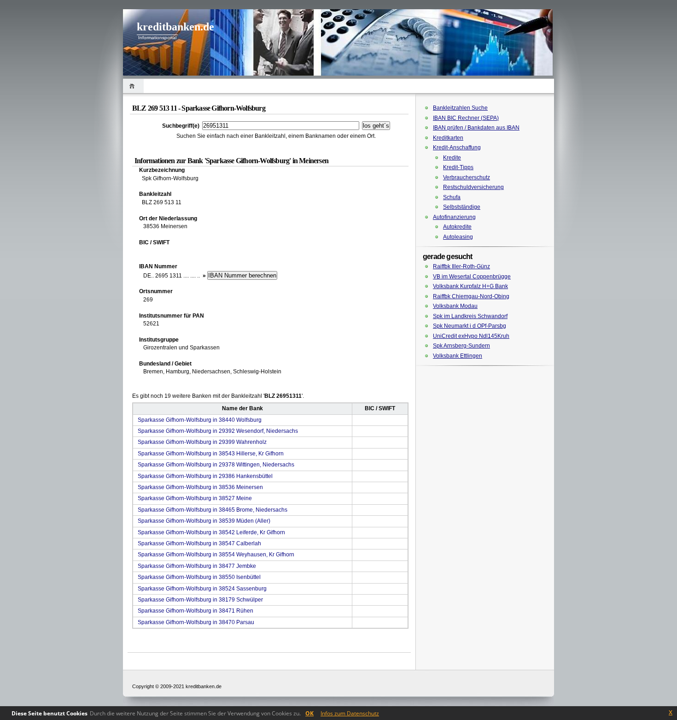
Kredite (452, 157)
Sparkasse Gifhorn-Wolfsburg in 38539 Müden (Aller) (204, 521)
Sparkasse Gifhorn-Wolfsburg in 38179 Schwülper (200, 599)
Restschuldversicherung (473, 187)
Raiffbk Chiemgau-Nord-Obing (471, 296)
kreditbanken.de (175, 27)
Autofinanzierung (454, 217)
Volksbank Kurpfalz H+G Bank (470, 286)
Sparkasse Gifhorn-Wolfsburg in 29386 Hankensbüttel (205, 476)
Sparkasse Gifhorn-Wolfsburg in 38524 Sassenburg (202, 588)
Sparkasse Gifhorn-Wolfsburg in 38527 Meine (195, 498)
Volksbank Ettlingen (457, 356)
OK (309, 713)
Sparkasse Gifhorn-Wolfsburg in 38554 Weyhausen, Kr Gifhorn (216, 554)
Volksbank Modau (455, 306)
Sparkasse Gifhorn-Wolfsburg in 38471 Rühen (195, 611)
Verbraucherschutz (466, 177)
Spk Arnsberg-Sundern (461, 345)
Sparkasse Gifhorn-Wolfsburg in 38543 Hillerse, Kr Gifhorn (211, 453)
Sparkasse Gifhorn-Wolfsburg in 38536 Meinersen (200, 487)
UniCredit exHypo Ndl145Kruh (471, 336)
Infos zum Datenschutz (350, 713)
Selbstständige (461, 207)
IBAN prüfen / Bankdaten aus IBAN (476, 127)
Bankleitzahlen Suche (460, 108)
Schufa (452, 197)
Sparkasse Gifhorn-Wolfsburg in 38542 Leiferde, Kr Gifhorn (211, 532)
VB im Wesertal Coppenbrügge (472, 276)
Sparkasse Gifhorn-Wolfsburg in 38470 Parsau (196, 622)
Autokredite (457, 227)
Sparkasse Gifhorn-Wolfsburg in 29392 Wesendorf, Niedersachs (218, 431)
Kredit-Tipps (458, 167)
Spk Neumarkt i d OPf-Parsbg (469, 326)
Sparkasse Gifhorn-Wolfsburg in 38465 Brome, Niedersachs (212, 510)
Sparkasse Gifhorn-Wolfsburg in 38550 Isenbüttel (199, 577)
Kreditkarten (448, 138)
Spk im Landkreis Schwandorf (470, 316)
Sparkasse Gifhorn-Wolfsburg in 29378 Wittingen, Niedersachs (216, 464)
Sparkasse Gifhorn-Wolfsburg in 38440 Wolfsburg (200, 420)
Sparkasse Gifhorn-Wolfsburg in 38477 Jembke (197, 566)
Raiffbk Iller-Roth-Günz (461, 266)
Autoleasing (458, 237)
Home (133, 86)
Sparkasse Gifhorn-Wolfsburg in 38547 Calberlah (199, 543)
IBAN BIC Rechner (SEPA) (466, 118)
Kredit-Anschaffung (457, 147)
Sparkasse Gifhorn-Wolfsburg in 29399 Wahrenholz (202, 442)
